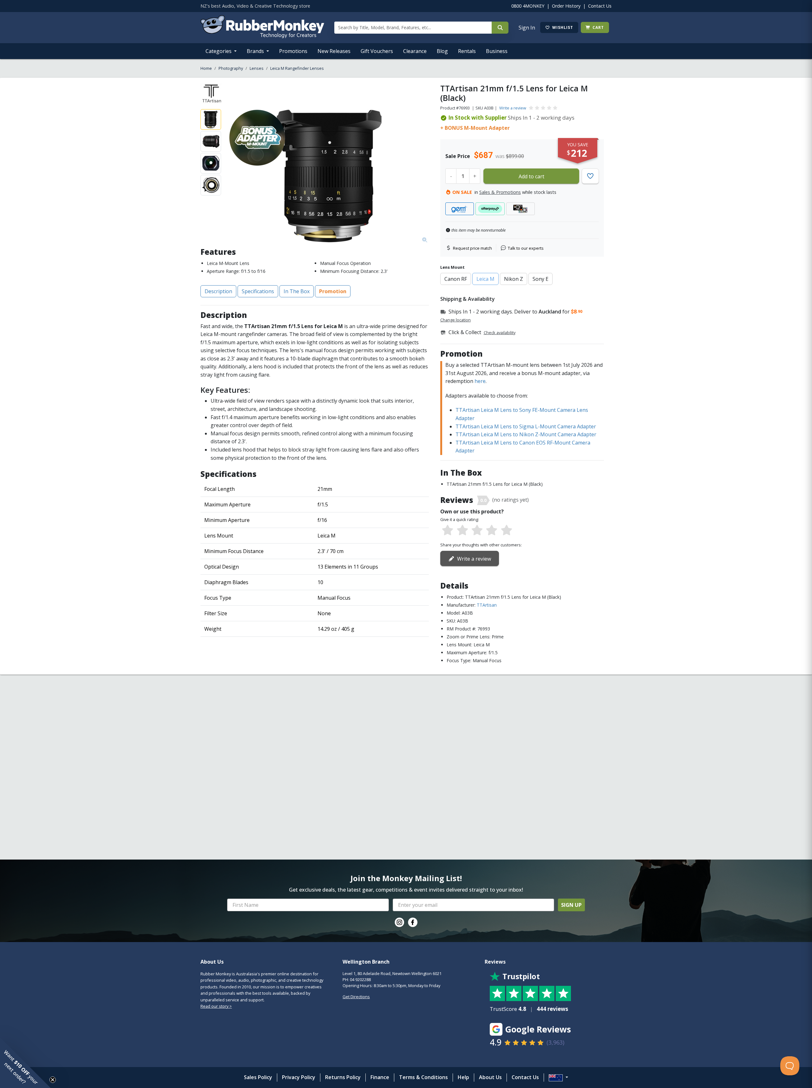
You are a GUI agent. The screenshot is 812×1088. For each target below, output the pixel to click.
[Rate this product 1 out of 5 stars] (447, 530)
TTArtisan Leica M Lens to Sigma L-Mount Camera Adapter (525, 426)
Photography (231, 68)
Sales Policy (258, 1077)
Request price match (472, 248)
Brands (256, 51)
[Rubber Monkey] (262, 36)
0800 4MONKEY (527, 6)
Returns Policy (343, 1077)
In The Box (297, 291)
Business (497, 51)
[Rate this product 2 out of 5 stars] (462, 530)
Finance (379, 1077)
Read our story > (216, 1006)
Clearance (415, 51)
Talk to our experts (526, 248)
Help (463, 1077)
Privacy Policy (298, 1077)
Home (206, 68)
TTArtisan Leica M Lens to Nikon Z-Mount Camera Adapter (525, 434)
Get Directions (356, 996)
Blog (442, 51)
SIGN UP (571, 904)
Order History (566, 6)
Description (218, 291)
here (480, 381)
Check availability (499, 332)
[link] (399, 922)
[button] (25, 1062)
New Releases (334, 51)
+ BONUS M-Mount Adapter (475, 127)
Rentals (467, 51)
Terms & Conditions (423, 1077)
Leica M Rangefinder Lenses (297, 68)
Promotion (332, 291)
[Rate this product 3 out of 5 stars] (477, 530)
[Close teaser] (52, 1080)
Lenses (257, 68)
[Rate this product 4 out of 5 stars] (491, 530)
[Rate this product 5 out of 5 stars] (506, 530)
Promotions (293, 51)
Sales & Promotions (500, 192)
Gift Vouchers (377, 51)
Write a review (512, 108)
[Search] (500, 28)
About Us (490, 1077)
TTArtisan (487, 605)
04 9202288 (360, 979)
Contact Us (600, 6)
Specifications (258, 291)
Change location (455, 320)
